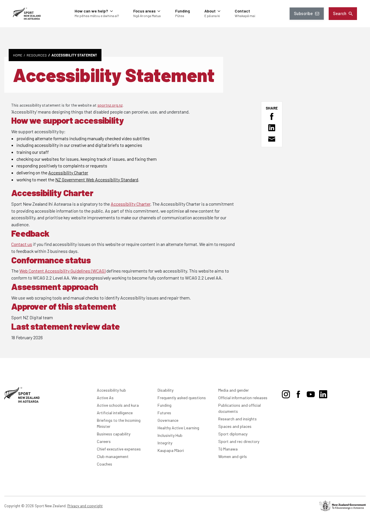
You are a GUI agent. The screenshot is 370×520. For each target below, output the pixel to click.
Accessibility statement (74, 55)
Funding (164, 405)
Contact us (21, 244)
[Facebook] (298, 393)
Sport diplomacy (232, 433)
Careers (104, 441)
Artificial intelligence (115, 412)
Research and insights (237, 418)
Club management (113, 456)
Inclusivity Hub (170, 435)
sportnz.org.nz (110, 105)
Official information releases (242, 397)
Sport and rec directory (238, 441)
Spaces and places (234, 426)
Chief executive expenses (119, 448)
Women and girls (232, 456)
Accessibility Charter (68, 172)
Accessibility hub (111, 390)
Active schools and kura (118, 405)
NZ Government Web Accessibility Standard (96, 179)
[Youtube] (311, 393)
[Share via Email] (272, 139)
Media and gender (233, 390)
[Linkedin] (323, 393)
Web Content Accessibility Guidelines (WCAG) (62, 270)
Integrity (165, 442)
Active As (105, 397)
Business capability (113, 433)
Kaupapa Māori (171, 450)
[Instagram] (286, 393)
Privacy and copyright (85, 505)
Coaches (104, 463)
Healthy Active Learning (178, 427)
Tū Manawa (228, 448)
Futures (164, 412)
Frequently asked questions (182, 397)
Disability (165, 390)
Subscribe (303, 13)
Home (17, 55)
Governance (168, 420)
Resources (37, 55)
